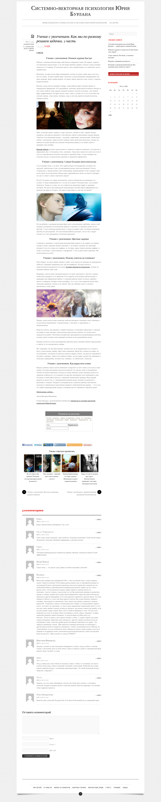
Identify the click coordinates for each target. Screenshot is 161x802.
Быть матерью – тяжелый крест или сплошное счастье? (51, 476)
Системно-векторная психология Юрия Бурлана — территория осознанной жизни (122, 45)
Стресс (108, 788)
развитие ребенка (31, 50)
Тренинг (117, 788)
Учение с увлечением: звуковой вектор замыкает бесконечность (83, 493)
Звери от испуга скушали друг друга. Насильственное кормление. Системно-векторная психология (89, 479)
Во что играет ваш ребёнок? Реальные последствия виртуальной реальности (32, 477)
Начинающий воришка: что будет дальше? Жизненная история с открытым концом (70, 477)
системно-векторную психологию (78, 267)
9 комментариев (29, 44)
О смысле (48, 788)
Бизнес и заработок (62, 788)
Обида (125, 788)
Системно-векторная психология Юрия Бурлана (80, 11)
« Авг (110, 115)
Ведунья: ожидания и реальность (119, 61)
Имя (51, 739)
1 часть (40, 52)
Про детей (37, 788)
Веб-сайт (53, 750)
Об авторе (114, 23)
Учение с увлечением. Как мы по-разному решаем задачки (41, 493)
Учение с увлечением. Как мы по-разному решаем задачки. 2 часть (69, 39)
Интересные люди (95, 788)
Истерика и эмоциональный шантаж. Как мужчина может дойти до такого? (121, 66)
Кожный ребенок (43, 149)
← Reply (98, 519)
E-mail (52, 745)
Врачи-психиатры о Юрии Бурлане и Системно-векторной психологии (75, 23)
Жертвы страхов (79, 788)
